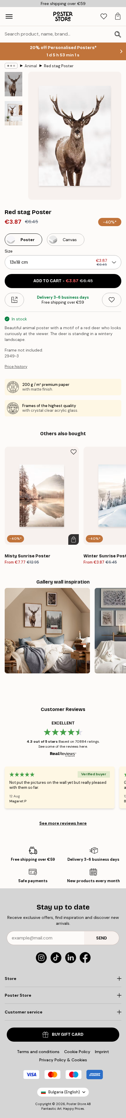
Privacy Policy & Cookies (63, 1059)
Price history (16, 366)
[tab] (104, 16)
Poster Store (76, 1104)
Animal (31, 65)
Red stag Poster (59, 65)
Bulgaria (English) (64, 1092)
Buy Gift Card (68, 1034)
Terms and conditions (38, 1051)
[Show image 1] (13, 84)
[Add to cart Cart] (73, 539)
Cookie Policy (77, 1051)
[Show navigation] (9, 16)
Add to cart (63, 280)
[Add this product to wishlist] (111, 300)
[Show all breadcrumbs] (11, 66)
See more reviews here (63, 823)
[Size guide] (14, 300)
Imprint (102, 1051)
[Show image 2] (13, 113)
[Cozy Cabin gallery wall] (47, 630)
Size (9, 251)
